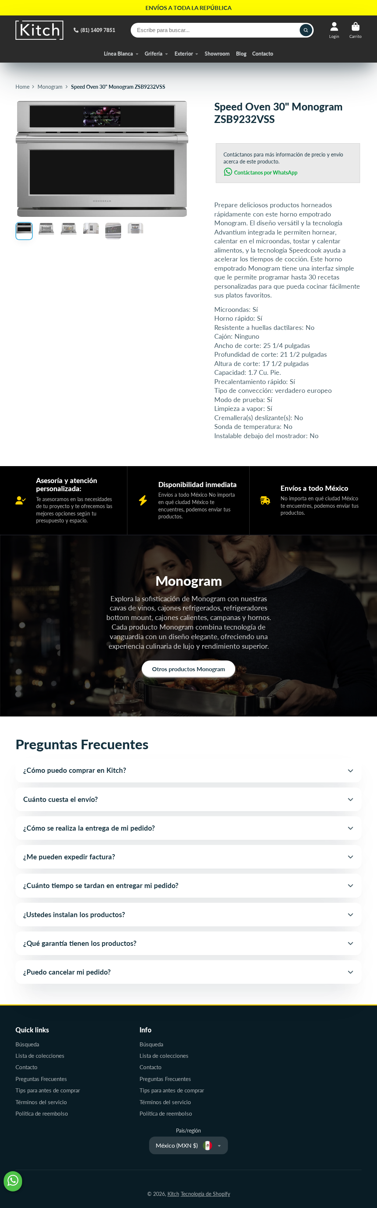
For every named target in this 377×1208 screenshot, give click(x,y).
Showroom (217, 53)
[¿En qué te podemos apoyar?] (13, 1181)
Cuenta (334, 30)
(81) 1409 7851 (98, 30)
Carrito (355, 30)
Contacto (262, 53)
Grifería (153, 53)
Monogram (50, 87)
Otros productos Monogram (188, 668)
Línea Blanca (118, 53)
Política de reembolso (41, 1113)
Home (22, 87)
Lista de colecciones (39, 1055)
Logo (39, 30)
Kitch (173, 1194)
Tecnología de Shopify (205, 1194)
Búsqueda (27, 1044)
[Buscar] (306, 30)
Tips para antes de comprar (47, 1090)
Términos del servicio (41, 1102)
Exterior (184, 53)
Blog (241, 53)
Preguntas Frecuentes (41, 1078)
